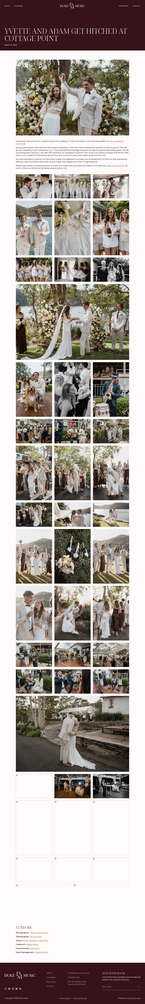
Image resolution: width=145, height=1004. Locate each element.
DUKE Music (35, 948)
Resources (123, 6)
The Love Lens (35, 936)
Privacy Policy (65, 998)
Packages (18, 6)
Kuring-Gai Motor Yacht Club (35, 940)
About (7, 6)
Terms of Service (80, 998)
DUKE (50, 150)
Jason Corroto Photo (115, 165)
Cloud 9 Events (41, 952)
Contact (136, 6)
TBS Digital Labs (134, 998)
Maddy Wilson (32, 944)
